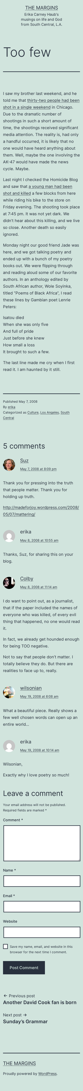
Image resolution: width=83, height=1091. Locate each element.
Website (10, 921)
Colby (26, 579)
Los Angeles (49, 412)
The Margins (41, 8)
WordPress (47, 1073)
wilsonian (31, 688)
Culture (32, 412)
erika (11, 407)
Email (9, 896)
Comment (13, 820)
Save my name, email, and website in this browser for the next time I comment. (41, 949)
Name (9, 870)
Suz (24, 460)
